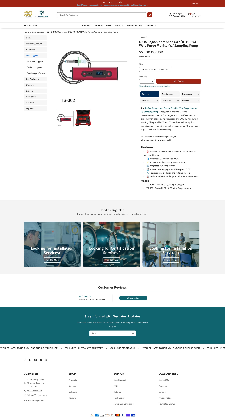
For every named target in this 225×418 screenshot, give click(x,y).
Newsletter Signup (167, 404)
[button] (194, 14)
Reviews (185, 101)
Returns (117, 392)
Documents (187, 94)
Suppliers (30, 108)
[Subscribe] (133, 333)
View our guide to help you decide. (156, 140)
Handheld (30, 49)
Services (72, 386)
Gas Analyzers (32, 79)
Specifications (167, 94)
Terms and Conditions (123, 404)
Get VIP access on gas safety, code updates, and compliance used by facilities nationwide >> (112, 5)
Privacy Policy (165, 398)
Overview (145, 94)
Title (141, 64)
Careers (162, 392)
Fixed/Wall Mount (34, 43)
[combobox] (101, 15)
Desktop (30, 85)
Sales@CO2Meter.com (37, 395)
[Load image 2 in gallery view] (83, 118)
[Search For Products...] (149, 14)
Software (145, 100)
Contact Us (164, 380)
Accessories (31, 96)
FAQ (116, 386)
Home (26, 32)
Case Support (120, 380)
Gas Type (30, 102)
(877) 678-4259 (34, 390)
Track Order (119, 398)
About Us (163, 386)
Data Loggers (38, 32)
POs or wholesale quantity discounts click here (154, 86)
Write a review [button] (133, 298)
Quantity (143, 76)
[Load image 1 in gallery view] (65, 118)
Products (86, 25)
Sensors (29, 91)
